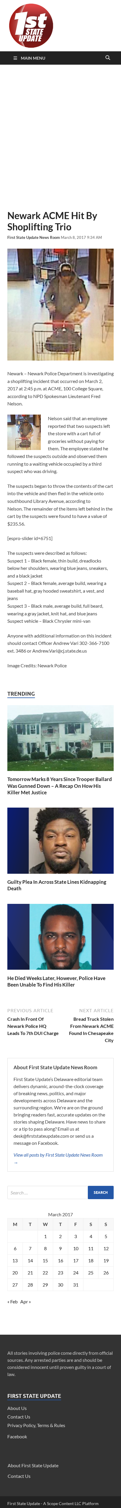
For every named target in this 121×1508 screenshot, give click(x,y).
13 (15, 1260)
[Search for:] (60, 1192)
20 (15, 1272)
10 (75, 1248)
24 (75, 1272)
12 (106, 1248)
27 (15, 1284)
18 (90, 1260)
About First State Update (33, 1465)
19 (106, 1260)
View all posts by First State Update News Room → (58, 1158)
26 (106, 1272)
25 (90, 1272)
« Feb (12, 1301)
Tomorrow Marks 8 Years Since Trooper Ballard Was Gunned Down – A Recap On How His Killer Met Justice (59, 785)
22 (45, 1272)
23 (60, 1272)
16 (60, 1260)
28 (30, 1284)
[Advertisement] (60, 137)
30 (60, 1284)
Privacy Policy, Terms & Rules (36, 1425)
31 (75, 1284)
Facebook (17, 1436)
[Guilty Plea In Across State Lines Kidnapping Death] (60, 875)
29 (45, 1284)
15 (45, 1260)
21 (30, 1272)
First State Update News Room (34, 237)
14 (30, 1260)
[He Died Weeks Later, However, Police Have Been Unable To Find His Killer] (60, 971)
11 (90, 1248)
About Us (17, 1408)
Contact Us (18, 1416)
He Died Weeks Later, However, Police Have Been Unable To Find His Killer (56, 981)
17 (75, 1260)
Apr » (25, 1301)
